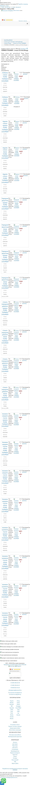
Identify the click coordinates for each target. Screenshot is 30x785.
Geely (18, 702)
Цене (2, 65)
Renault (12, 704)
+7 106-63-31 (16, 7)
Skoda (11, 715)
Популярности (5, 70)
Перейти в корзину (23, 4)
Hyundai (12, 708)
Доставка (15, 744)
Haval (18, 704)
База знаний (15, 760)
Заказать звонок (23, 21)
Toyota (11, 700)
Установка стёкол (15, 724)
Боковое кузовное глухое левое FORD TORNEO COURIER (5, 562)
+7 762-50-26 (5, 7)
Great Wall (18, 708)
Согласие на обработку (15, 694)
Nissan (11, 718)
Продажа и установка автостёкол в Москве (15, 664)
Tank (18, 709)
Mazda (11, 702)
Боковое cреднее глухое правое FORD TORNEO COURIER (5, 420)
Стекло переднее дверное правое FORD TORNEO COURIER (5, 308)
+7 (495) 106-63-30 (15, 682)
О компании (15, 749)
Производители (15, 751)
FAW (18, 711)
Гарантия (15, 754)
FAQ (15, 761)
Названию (3, 67)
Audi (12, 711)
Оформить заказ (4, 5)
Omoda (18, 715)
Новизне (3, 69)
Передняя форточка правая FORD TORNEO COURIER (5, 203)
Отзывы (15, 758)
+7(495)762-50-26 (15, 687)
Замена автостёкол (15, 728)
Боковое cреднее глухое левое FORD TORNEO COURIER (5, 448)
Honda (11, 716)
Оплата (15, 742)
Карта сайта (15, 763)
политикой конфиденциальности (8, 777)
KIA (11, 706)
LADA (11, 709)
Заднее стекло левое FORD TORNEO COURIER (5, 153)
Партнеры (15, 745)
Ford (12, 713)
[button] (2, 783)
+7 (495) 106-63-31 (15, 685)
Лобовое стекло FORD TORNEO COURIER (5, 77)
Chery (18, 700)
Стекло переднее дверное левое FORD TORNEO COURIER (5, 336)
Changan (18, 706)
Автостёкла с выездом (15, 730)
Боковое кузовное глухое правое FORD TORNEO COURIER (5, 533)
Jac (18, 713)
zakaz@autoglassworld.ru (15, 690)
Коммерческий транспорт (15, 736)
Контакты (15, 747)
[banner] (15, 48)
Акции (15, 756)
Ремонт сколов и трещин (15, 726)
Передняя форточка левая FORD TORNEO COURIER (5, 230)
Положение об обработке (15, 692)
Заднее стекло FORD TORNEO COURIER (5, 178)
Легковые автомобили (15, 734)
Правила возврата (15, 752)
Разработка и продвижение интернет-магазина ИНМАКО (15, 769)
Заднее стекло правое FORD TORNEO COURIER (5, 126)
